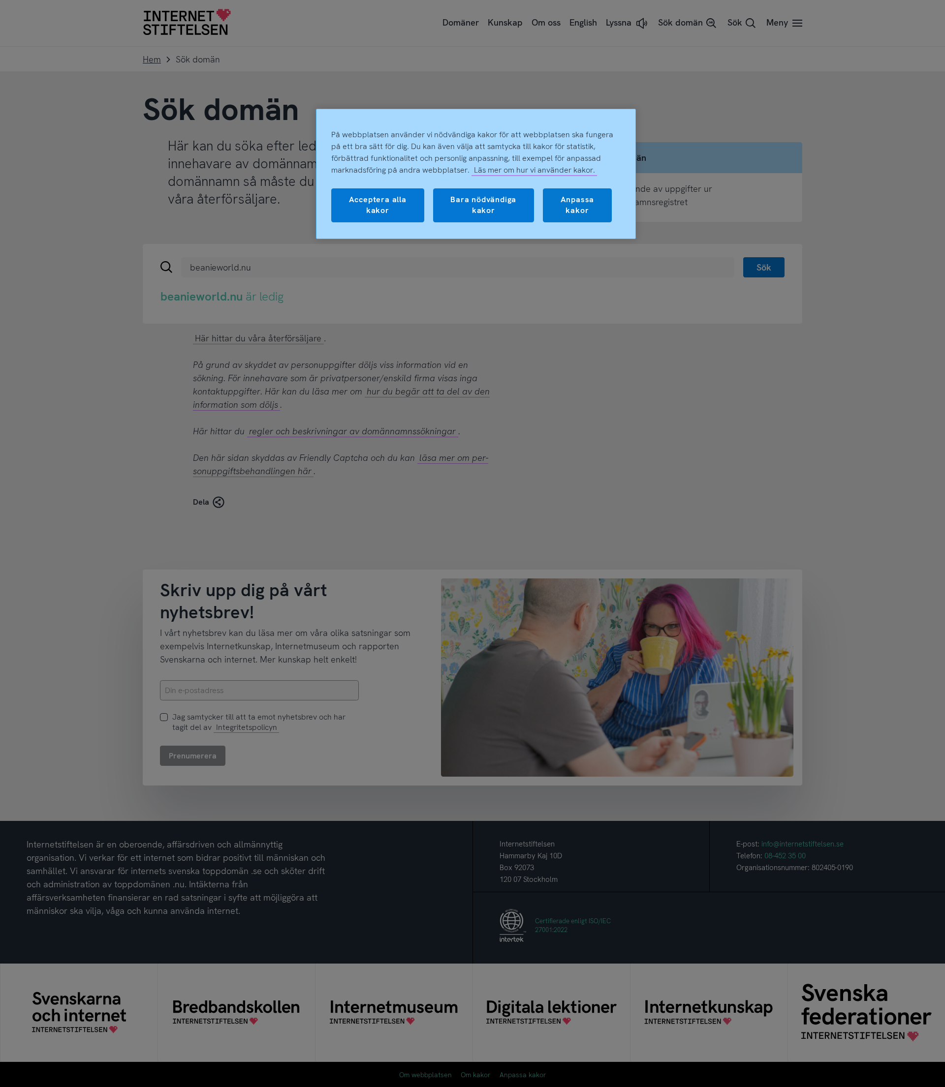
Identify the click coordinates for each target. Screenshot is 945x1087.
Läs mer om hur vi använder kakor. (534, 170)
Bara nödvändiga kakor (483, 204)
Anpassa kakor (578, 204)
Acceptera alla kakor (378, 204)
